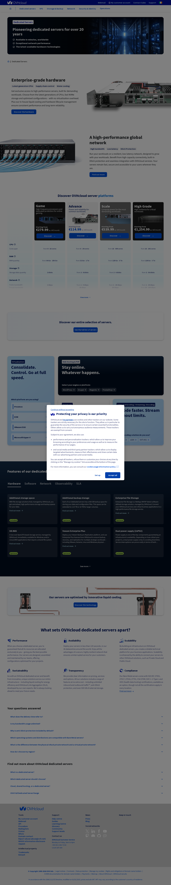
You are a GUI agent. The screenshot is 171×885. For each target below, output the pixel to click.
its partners (68, 419)
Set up (97, 475)
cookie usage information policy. (101, 466)
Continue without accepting (62, 409)
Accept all (112, 475)
